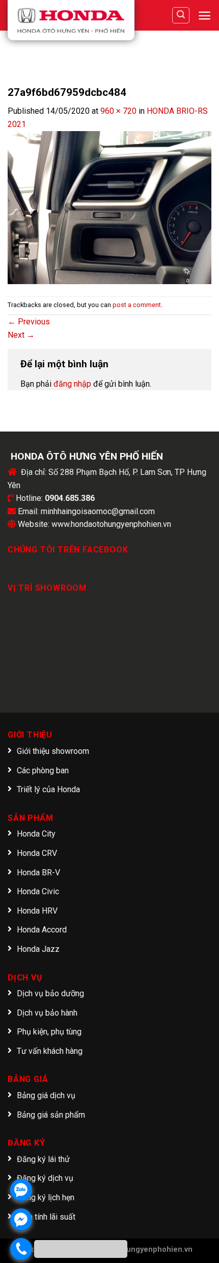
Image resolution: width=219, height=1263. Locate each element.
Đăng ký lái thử (43, 1159)
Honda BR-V (38, 872)
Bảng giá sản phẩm (51, 1115)
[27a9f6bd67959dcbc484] (109, 207)
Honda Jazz (38, 949)
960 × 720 (118, 111)
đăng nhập (72, 384)
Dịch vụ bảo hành (47, 1013)
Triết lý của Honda (48, 789)
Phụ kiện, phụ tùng (49, 1032)
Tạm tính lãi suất (46, 1217)
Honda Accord (42, 929)
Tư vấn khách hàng (50, 1051)
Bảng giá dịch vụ (46, 1095)
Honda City (36, 834)
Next (21, 335)
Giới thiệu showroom (53, 751)
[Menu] (204, 15)
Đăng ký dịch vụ (45, 1178)
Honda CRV (37, 853)
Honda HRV (37, 911)
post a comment (137, 305)
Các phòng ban (43, 770)
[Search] (180, 15)
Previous (29, 321)
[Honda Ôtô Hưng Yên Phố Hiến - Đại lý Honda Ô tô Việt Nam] (71, 20)
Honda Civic (38, 891)
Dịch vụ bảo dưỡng (50, 993)
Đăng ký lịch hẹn (45, 1197)
